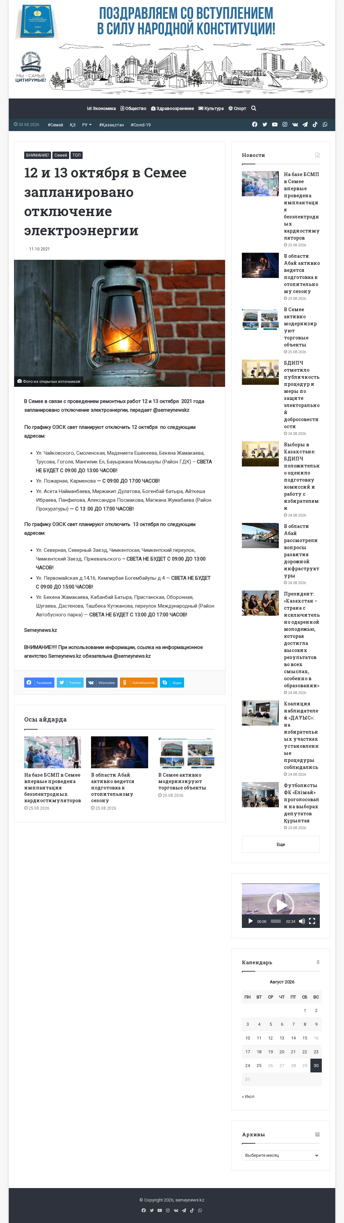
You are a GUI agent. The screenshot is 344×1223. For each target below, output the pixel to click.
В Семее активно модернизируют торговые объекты (182, 781)
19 (270, 1051)
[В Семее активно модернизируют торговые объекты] (186, 752)
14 (293, 1038)
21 (293, 1051)
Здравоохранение (175, 108)
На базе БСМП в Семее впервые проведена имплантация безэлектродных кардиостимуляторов (52, 788)
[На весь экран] (312, 921)
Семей (60, 155)
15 (304, 1038)
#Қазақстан (111, 124)
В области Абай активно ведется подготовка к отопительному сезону (112, 788)
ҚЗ (73, 124)
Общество (135, 108)
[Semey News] (172, 68)
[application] (281, 906)
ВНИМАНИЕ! (37, 155)
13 (282, 1038)
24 (247, 1065)
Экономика (104, 108)
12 (270, 1038)
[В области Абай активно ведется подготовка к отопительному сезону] (119, 752)
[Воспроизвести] (250, 921)
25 (259, 1065)
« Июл (248, 1096)
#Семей (55, 124)
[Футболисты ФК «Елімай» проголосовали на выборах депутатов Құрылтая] (260, 794)
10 (247, 1038)
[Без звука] (302, 921)
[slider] (276, 921)
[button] (280, 905)
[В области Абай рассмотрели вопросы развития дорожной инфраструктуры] (260, 535)
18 (259, 1051)
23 (316, 1051)
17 (247, 1051)
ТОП (77, 155)
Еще (281, 844)
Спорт (239, 108)
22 (304, 1051)
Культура (214, 108)
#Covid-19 (140, 124)
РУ (84, 124)
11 (259, 1038)
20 (282, 1051)
